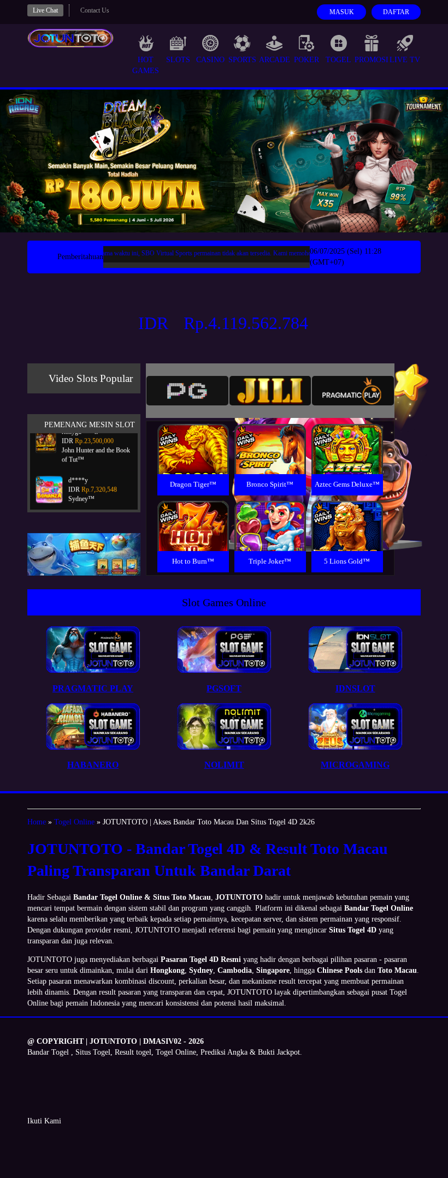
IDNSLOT (355, 688)
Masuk (341, 12)
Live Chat (45, 10)
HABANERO (93, 765)
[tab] (187, 390)
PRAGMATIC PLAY (92, 688)
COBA (192, 436)
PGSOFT (224, 688)
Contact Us (94, 10)
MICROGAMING (355, 765)
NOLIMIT (224, 765)
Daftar (396, 12)
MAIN (193, 461)
